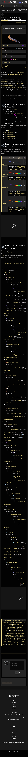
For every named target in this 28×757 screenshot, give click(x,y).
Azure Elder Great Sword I (10, 339)
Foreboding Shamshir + (5, 188)
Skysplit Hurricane (18, 355)
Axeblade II (9, 643)
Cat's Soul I (6, 527)
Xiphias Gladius (21, 501)
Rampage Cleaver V (23, 578)
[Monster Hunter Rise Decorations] (17, 48)
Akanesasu (13, 630)
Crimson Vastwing (15, 429)
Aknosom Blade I (10, 633)
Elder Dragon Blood (16, 169)
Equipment (3, 10)
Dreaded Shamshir (4, 204)
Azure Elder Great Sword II (13, 344)
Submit (17, 673)
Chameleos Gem (18, 179)
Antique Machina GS (9, 554)
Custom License (15, 719)
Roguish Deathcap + (19, 455)
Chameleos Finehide (10, 136)
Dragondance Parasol (19, 519)
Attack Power (19, 83)
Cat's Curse (13, 537)
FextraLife (6, 742)
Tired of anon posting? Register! (17, 655)
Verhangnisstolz (14, 302)
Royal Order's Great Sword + (14, 552)
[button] (15, 2)
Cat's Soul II (10, 532)
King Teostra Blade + (16, 397)
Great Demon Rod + (19, 329)
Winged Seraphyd (8, 435)
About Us (14, 706)
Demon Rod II (10, 318)
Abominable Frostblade (8, 622)
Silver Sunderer (7, 268)
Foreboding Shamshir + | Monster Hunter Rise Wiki (11, 18)
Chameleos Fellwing (9, 134)
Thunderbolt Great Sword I (10, 357)
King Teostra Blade (11, 392)
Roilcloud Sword (8, 437)
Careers (14, 732)
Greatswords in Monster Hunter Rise (14, 620)
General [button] (17, 5)
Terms (14, 734)
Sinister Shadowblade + (20, 288)
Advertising (14, 731)
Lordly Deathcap (22, 458)
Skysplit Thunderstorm (16, 368)
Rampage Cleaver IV (19, 572)
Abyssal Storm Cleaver (12, 362)
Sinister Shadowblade (16, 283)
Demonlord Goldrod (8, 337)
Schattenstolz (7, 296)
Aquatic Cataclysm (10, 636)
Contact (14, 708)
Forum (14, 704)
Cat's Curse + (17, 542)
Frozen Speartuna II (12, 488)
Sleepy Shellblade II (12, 466)
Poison (14, 59)
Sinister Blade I (7, 272)
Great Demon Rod (15, 324)
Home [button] (9, 5)
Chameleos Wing (17, 168)
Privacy (14, 736)
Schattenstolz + (11, 299)
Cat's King (20, 546)
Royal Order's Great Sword (10, 548)
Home (14, 700)
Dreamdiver (20, 480)
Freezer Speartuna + (19, 498)
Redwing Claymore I (9, 419)
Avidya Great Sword (13, 641)
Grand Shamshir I (4, 164)
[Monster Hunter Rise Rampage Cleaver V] (20, 583)
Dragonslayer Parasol (16, 514)
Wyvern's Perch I (8, 440)
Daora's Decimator (11, 375)
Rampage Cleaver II (12, 562)
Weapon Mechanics (17, 88)
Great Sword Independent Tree (14, 264)
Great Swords (14, 10)
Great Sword (5, 45)
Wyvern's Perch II (11, 445)
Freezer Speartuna (15, 493)
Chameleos (14, 109)
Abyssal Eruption (8, 432)
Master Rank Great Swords (21, 10)
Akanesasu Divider (9, 632)
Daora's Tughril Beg (19, 384)
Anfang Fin (9, 311)
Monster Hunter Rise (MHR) (16, 75)
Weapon (6, 79)
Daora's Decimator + (16, 381)
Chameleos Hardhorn (10, 132)
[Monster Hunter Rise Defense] (3, 48)
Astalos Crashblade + (15, 640)
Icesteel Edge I (7, 370)
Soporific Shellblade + (19, 477)
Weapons (8, 10)
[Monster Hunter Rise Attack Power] (6, 51)
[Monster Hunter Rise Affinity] (6, 56)
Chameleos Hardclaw (19, 209)
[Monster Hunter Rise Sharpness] (6, 54)
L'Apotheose (10, 305)
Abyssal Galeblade (15, 350)
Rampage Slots (6, 62)
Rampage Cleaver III (16, 567)
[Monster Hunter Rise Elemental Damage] (6, 59)
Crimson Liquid (23, 177)
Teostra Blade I (7, 386)
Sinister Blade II (11, 277)
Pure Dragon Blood (9, 138)
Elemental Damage (6, 85)
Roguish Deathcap (15, 450)
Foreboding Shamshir (17, 113)
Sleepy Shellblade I (8, 461)
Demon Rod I (7, 313)
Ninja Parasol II (11, 509)
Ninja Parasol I (7, 504)
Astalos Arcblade (12, 638)
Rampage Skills (5, 65)
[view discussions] (26, 10)
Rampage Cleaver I (8, 557)
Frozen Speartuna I (8, 483)
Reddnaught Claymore (12, 424)
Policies (14, 738)
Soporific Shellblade (15, 471)
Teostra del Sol (17, 400)
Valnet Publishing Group (19, 742)
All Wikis (14, 702)
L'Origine (13, 308)
